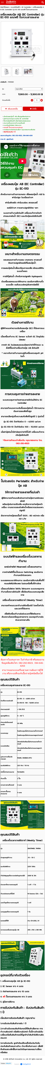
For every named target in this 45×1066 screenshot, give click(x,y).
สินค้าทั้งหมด (4, 7)
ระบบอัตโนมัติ (15, 7)
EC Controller (26, 7)
